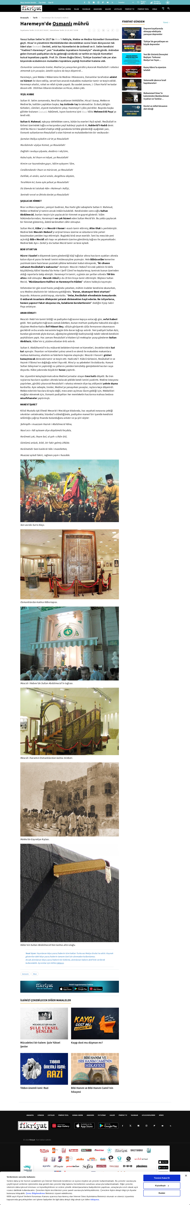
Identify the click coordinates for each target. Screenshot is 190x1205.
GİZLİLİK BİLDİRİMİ (148, 1115)
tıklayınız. (95, 1199)
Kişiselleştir (160, 1185)
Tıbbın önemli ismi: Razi (34, 1088)
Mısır (58, 39)
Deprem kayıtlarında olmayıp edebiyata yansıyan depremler (153, 31)
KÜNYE (161, 1115)
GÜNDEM (40, 1115)
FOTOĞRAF (102, 1115)
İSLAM (76, 9)
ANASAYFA (30, 1115)
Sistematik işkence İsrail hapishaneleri (154, 82)
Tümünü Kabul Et (162, 1178)
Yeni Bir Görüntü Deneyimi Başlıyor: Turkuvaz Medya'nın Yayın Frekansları (155, 57)
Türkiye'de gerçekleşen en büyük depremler (155, 43)
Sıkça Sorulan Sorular (28, 2)
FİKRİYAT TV (129, 9)
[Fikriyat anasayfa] (44, 986)
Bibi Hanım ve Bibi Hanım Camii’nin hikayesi (92, 1090)
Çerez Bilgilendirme (35, 1193)
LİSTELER (118, 9)
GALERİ (108, 9)
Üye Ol (50, 2)
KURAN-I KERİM (77, 1115)
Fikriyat (32, 1140)
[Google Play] (81, 989)
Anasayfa (24, 17)
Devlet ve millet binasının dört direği (155, 107)
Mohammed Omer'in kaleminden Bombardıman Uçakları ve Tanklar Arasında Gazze (156, 96)
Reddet (162, 1193)
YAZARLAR (86, 9)
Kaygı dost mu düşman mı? (87, 1042)
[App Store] (66, 989)
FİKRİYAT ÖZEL (143, 9)
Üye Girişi (42, 2)
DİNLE (154, 9)
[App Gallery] (96, 989)
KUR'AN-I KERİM (64, 9)
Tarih (35, 17)
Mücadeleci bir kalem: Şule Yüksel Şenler (40, 1044)
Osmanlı (62, 23)
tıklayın (60, 963)
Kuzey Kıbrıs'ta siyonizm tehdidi (154, 69)
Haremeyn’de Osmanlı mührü (55, 17)
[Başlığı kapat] (186, 1175)
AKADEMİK (98, 9)
